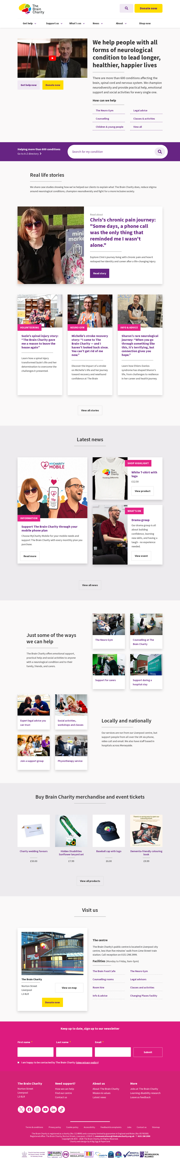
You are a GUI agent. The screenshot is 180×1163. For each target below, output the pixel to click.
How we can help (64, 1088)
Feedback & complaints (111, 1127)
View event (141, 555)
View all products (90, 881)
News (104, 23)
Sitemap (156, 1127)
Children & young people (109, 126)
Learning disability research (145, 1093)
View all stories (90, 410)
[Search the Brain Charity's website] (126, 8)
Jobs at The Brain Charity (144, 1088)
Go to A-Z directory (28, 153)
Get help (34, 23)
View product (142, 491)
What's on (81, 23)
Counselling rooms (103, 979)
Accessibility (89, 1127)
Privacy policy (55, 1127)
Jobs (129, 1127)
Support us (57, 23)
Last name (63, 1042)
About (127, 23)
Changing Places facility (143, 995)
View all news (90, 585)
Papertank (105, 1141)
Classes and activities (142, 987)
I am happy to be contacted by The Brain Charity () (60, 1062)
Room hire (98, 987)
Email (99, 1042)
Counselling (102, 118)
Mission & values (101, 1093)
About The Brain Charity (106, 1088)
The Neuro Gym (104, 110)
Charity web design (78, 1141)
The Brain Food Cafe (104, 971)
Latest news (99, 1097)
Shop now (145, 23)
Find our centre (63, 1093)
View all (137, 126)
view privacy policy (87, 1062)
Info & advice (100, 995)
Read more (29, 556)
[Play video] (52, 58)
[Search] (160, 151)
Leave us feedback (140, 1097)
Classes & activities (144, 118)
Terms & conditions (34, 1127)
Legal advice (140, 110)
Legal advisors (138, 979)
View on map (69, 987)
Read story (99, 273)
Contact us (61, 1097)
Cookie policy (72, 1127)
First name (25, 1042)
